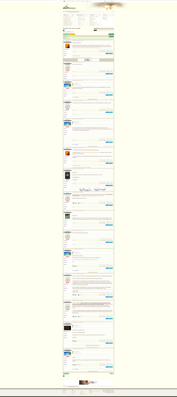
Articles (72, 393)
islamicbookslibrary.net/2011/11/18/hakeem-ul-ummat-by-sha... (85, 259)
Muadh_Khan (67, 119)
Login (113, 1)
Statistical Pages (105, 19)
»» (68, 30)
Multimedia (89, 1)
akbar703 (69, 17)
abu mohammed (69, 19)
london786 (67, 62)
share (107, 53)
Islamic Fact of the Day (82, 393)
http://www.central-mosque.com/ (92, 99)
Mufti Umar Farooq (82, 394)
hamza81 (92, 17)
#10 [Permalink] (74, 230)
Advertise (64, 393)
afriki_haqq (67, 148)
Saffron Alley (90, 392)
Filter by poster (72, 34)
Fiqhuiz (72, 394)
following (105, 45)
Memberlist (104, 18)
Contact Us (64, 392)
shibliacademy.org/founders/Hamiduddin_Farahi (91, 152)
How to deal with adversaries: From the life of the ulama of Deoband (82, 57)
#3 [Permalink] (73, 80)
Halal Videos (81, 392)
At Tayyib (67, 192)
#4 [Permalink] (73, 100)
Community (84, 1)
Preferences (112, 34)
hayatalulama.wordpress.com (76, 55)
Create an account (107, 1)
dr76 (67, 169)
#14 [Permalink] (74, 322)
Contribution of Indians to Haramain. (82, 18)
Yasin (91, 21)
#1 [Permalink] (73, 40)
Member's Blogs (73, 392)
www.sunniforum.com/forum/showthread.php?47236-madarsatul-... (86, 47)
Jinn (67, 211)
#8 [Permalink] (73, 192)
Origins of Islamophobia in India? (81, 19)
